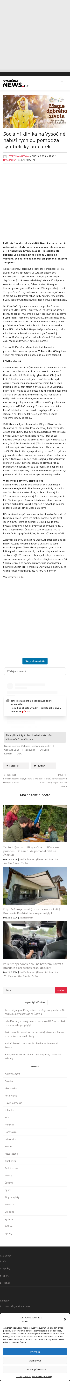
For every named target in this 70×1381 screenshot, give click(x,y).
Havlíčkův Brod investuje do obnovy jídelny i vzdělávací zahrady (34, 1056)
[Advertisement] (35, 34)
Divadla (9, 1081)
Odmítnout (35, 1360)
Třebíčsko (8, 976)
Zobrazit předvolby (35, 1369)
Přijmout (35, 1351)
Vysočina (8, 863)
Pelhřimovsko (51, 859)
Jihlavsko (40, 859)
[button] (65, 1319)
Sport (8, 1190)
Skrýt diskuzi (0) (35, 661)
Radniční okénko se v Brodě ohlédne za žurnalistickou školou (33, 1045)
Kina (7, 1117)
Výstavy (9, 1219)
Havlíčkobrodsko (27, 859)
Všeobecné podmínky (42, 1376)
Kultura (8, 1146)
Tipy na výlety (12, 1197)
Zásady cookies (23, 1376)
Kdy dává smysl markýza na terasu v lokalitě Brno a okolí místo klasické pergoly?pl (31, 911)
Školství (9, 1182)
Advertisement (26, 917)
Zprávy (24, 863)
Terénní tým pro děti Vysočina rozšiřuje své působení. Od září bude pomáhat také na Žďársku (31, 851)
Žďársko (16, 863)
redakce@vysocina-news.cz (17, 1306)
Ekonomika (11, 1088)
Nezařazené (9, 160)
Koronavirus (11, 1131)
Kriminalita (10, 1139)
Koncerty (9, 1124)
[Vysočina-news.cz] (15, 82)
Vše (5, 1261)
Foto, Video (11, 1095)
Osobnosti (10, 1160)
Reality (8, 1175)
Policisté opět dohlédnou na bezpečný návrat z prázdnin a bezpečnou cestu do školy (33, 966)
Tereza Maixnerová (19, 156)
